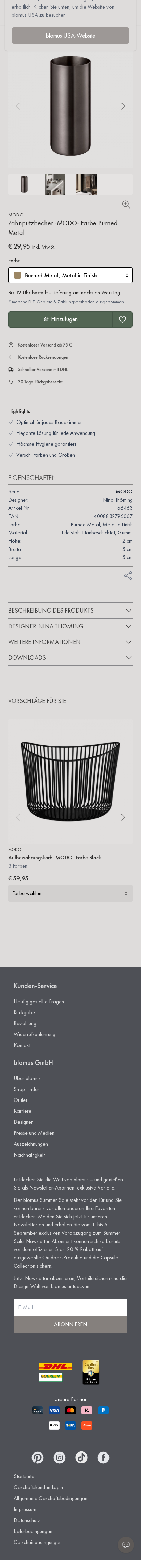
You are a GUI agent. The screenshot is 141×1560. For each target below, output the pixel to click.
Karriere (22, 1111)
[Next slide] (123, 106)
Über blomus (27, 1078)
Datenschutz (27, 1520)
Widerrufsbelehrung (34, 1034)
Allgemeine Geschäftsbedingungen (50, 1498)
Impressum (25, 1509)
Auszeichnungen (31, 1143)
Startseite (24, 1476)
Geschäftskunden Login (38, 1487)
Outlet (20, 1100)
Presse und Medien (34, 1132)
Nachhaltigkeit (29, 1154)
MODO (16, 215)
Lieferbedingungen (33, 1531)
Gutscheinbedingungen (38, 1542)
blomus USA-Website (70, 35)
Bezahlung (25, 1023)
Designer (23, 1121)
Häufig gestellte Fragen (39, 1001)
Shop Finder (26, 1089)
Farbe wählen (26, 893)
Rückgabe (24, 1012)
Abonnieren (70, 1324)
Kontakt (22, 1045)
